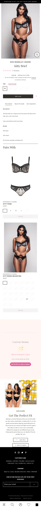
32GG (32, 288)
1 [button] (19, 56)
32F (16, 288)
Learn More (20, 440)
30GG (27, 283)
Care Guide (11, 463)
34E (16, 294)
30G (21, 283)
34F (21, 294)
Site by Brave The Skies (27, 496)
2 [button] (20, 56)
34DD (10, 294)
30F (10, 283)
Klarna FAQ (22, 463)
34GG (5, 299)
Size (4, 84)
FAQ (16, 463)
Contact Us (30, 463)
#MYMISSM (34, 472)
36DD (16, 299)
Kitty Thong (7, 204)
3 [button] (22, 56)
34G (32, 294)
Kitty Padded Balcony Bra (12, 276)
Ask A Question (31, 104)
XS (5, 88)
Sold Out (20, 216)
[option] (20, 29)
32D (32, 283)
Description (8, 104)
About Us (6, 472)
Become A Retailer (20, 472)
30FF (16, 283)
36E (21, 299)
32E (10, 288)
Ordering (9, 461)
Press (28, 472)
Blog (12, 472)
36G (5, 305)
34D (5, 294)
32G (27, 288)
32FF (21, 288)
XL (27, 88)
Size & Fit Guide (12, 84)
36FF (32, 299)
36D (10, 299)
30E (5, 283)
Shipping (33, 77)
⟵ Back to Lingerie (20, 445)
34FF (27, 294)
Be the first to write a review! (20, 364)
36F (27, 299)
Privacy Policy (27, 498)
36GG (10, 305)
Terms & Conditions (15, 498)
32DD (5, 288)
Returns (21, 461)
